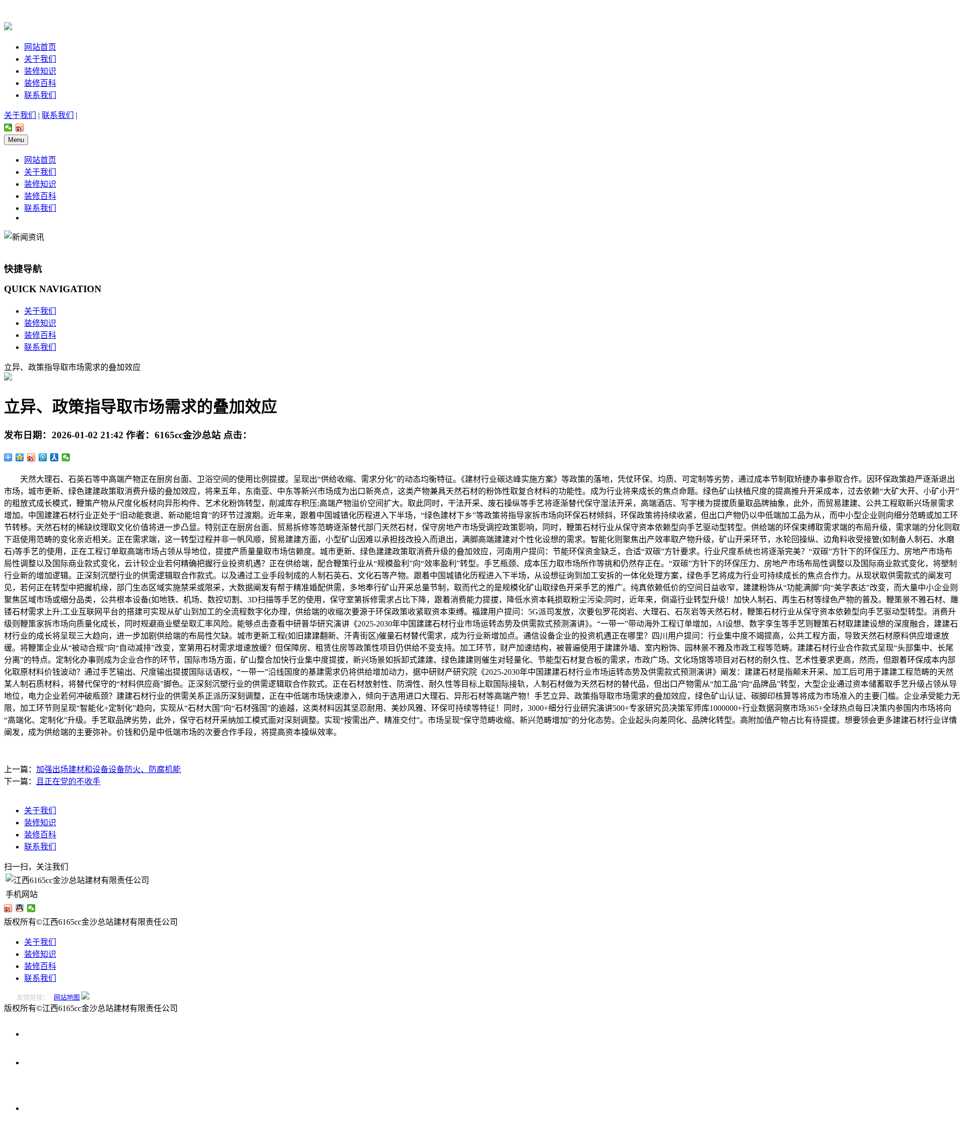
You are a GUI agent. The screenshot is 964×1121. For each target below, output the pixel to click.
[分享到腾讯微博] (43, 457)
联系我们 (40, 95)
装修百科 (40, 83)
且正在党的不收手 (68, 781)
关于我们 (40, 59)
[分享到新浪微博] (20, 127)
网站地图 (67, 997)
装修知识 (40, 71)
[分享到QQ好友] (20, 908)
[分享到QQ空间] (20, 457)
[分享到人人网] (54, 457)
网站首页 (40, 47)
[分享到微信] (8, 127)
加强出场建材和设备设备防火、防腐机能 (108, 769)
